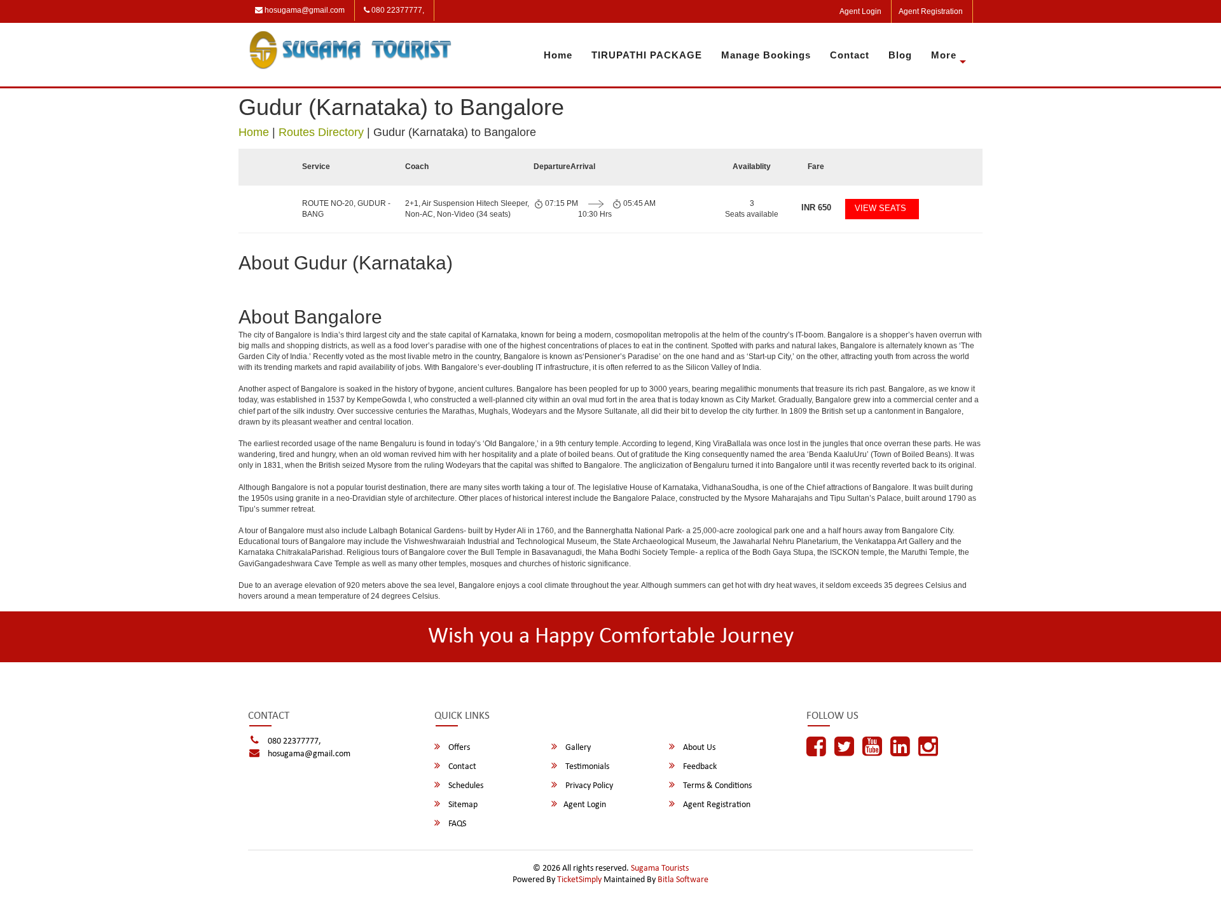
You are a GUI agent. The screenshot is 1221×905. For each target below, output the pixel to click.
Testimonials (586, 767)
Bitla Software (683, 880)
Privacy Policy (588, 786)
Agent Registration (931, 11)
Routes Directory (321, 132)
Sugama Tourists (660, 868)
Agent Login (860, 11)
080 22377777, (396, 10)
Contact (849, 55)
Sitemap (462, 805)
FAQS (456, 824)
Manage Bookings (766, 55)
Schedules (464, 786)
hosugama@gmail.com (304, 10)
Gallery (577, 747)
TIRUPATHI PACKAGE (646, 55)
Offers (458, 747)
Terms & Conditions (716, 786)
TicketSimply (579, 880)
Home (558, 55)
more (943, 55)
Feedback (699, 767)
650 (816, 207)
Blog (900, 55)
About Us (698, 747)
